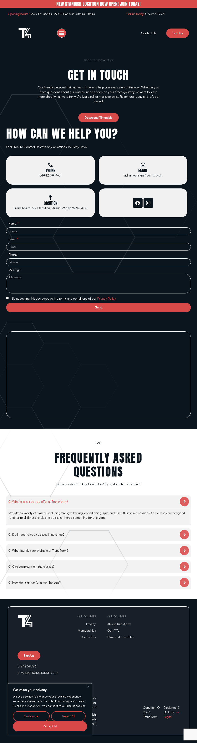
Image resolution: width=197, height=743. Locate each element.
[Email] (143, 164)
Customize (31, 716)
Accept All (50, 726)
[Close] (88, 686)
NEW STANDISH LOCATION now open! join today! (98, 3)
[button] (61, 33)
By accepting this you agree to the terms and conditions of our (64, 298)
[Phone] (50, 164)
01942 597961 (145, 14)
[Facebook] (138, 203)
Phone (50, 170)
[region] (50, 709)
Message (14, 270)
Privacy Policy (106, 298)
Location (50, 203)
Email (143, 170)
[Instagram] (148, 203)
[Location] (50, 197)
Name (12, 223)
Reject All (68, 716)
